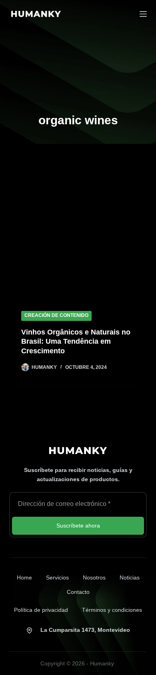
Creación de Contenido (56, 315)
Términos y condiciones (112, 610)
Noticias (130, 577)
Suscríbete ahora (78, 525)
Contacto (78, 592)
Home (24, 577)
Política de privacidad (41, 610)
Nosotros (94, 577)
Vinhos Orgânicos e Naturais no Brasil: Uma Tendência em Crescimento (75, 341)
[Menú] (143, 14)
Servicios (57, 577)
